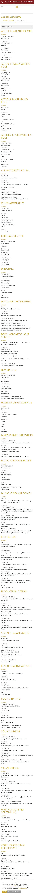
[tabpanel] (17, 455)
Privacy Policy (14, 885)
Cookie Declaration (22, 888)
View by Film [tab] (21, 21)
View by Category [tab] (8, 20)
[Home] (17, 6)
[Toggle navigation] (2, 6)
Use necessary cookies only (14, 891)
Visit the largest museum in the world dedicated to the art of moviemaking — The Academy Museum (19, 2)
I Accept (4, 891)
